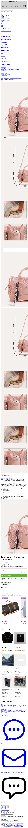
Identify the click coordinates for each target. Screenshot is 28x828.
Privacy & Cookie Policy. (6, 823)
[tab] (14, 498)
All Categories (8, 712)
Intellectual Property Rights (9, 708)
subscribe (3, 815)
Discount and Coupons (22, 705)
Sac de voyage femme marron (7, 618)
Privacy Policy (4, 711)
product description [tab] (5, 497)
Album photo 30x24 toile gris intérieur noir (7, 690)
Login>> (5, 623)
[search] (1, 14)
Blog (10, 710)
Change (25, 570)
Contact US (3, 715)
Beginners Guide (21, 710)
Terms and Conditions (12, 711)
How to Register (4, 705)
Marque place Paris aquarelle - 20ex (20, 668)
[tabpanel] (14, 526)
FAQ (7, 715)
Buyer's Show (15, 710)
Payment (5, 706)
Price (15, 705)
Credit (2, 706)
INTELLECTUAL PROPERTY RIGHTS (14, 826)
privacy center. (20, 824)
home (2, 78)
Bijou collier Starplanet (6, 644)
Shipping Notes (4, 587)
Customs (13, 706)
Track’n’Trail (17, 689)
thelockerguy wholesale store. (13, 825)
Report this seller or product (6, 478)
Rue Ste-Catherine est (5, 667)
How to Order (11, 705)
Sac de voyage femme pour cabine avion (12, 78)
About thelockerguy (5, 710)
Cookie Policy (20, 711)
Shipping (9, 706)
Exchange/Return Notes (5, 590)
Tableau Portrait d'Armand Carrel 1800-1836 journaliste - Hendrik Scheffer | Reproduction (20, 645)
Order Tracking (19, 706)
